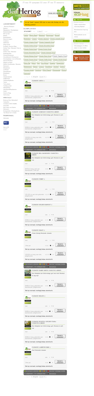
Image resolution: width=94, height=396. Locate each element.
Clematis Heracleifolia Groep (31, 52)
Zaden (5, 91)
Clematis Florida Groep (30, 49)
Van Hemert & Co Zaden (9, 113)
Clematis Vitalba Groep (45, 59)
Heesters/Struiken (7, 60)
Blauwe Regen (33, 35)
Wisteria (64, 70)
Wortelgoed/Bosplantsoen (10, 89)
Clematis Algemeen (43, 39)
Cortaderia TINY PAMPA (10, 104)
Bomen (5, 35)
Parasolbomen (7, 71)
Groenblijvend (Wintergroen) (11, 57)
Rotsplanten (6, 73)
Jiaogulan (52, 63)
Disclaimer (5, 129)
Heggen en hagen (7, 62)
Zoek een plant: (55, 13)
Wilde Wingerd (47, 70)
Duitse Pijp (27, 63)
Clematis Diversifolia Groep (46, 45)
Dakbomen (6, 42)
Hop (38, 63)
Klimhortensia (27, 66)
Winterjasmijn (56, 70)
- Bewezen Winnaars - (9, 26)
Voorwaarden (5, 128)
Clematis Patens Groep (45, 56)
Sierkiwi (62, 66)
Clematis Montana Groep (30, 56)
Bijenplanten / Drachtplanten (10, 30)
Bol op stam (6, 33)
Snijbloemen (6, 78)
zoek (60, 15)
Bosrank (57, 35)
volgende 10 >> (42, 77)
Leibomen (6, 69)
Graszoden (6, 105)
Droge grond (6, 44)
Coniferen (6, 41)
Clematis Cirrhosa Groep (30, 45)
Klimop (35, 66)
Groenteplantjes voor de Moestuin (12, 59)
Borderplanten (7, 37)
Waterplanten (6, 87)
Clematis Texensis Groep (30, 59)
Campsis (34, 39)
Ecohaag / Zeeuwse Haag (9, 46)
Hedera (33, 63)
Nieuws (79, 19)
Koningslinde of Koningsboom (11, 111)
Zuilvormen (6, 95)
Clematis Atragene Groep (30, 42)
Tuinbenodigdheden (8, 80)
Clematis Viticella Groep (59, 59)
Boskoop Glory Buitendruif (10, 100)
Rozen (5, 75)
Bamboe (5, 28)
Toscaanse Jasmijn (29, 70)
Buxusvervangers (7, 39)
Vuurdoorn (38, 70)
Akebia (26, 35)
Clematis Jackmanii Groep (48, 52)
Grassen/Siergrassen (8, 55)
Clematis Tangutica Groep (60, 56)
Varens (5, 82)
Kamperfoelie (60, 63)
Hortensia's (6, 66)
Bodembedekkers (7, 32)
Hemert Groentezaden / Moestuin (12, 64)
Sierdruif (56, 66)
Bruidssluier (27, 39)
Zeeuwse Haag (7, 93)
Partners (80, 52)
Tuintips (80, 41)
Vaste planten (6, 84)
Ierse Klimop (44, 63)
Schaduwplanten (7, 77)
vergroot (27, 85)
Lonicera (41, 66)
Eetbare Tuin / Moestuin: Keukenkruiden (9, 52)
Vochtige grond (7, 86)
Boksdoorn (42, 35)
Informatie (6, 118)
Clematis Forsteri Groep (44, 49)
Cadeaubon (6, 102)
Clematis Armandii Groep (57, 39)
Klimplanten (6, 68)
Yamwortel (27, 73)
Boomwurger (49, 35)
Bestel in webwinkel (60, 95)
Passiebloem (49, 66)
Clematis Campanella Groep (46, 42)
